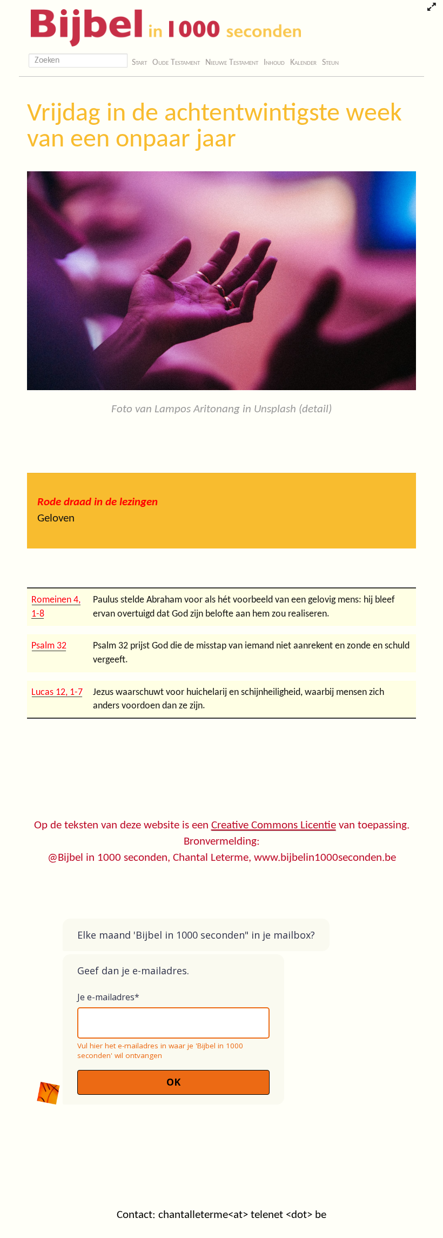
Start (139, 62)
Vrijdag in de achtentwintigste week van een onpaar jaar (214, 127)
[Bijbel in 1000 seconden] (162, 25)
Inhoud (274, 62)
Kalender (303, 62)
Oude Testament (176, 62)
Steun (330, 62)
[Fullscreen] (431, 8)
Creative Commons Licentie (273, 825)
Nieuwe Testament (231, 62)
